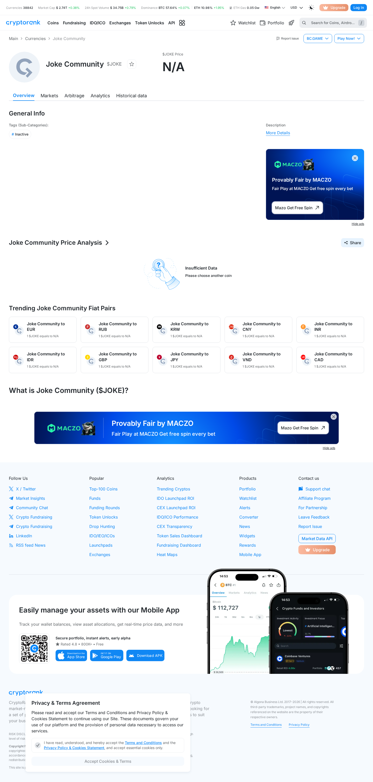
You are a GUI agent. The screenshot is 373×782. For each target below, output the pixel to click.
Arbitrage (74, 95)
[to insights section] (182, 23)
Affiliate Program (314, 498)
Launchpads (100, 545)
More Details (278, 132)
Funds (94, 498)
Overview (24, 95)
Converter (248, 517)
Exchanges (99, 554)
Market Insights (30, 498)
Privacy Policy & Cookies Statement (74, 748)
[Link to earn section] (291, 23)
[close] (355, 158)
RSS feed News (30, 545)
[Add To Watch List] (131, 64)
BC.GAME (315, 38)
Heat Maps (167, 554)
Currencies (35, 38)
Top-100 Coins (103, 488)
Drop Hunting (102, 526)
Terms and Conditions (266, 725)
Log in (358, 7)
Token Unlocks (103, 517)
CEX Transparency (174, 526)
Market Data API (317, 538)
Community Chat (32, 507)
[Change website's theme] (311, 8)
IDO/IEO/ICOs (102, 535)
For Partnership (312, 507)
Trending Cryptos (173, 488)
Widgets (247, 535)
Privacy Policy (299, 725)
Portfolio (247, 488)
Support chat (318, 488)
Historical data (131, 95)
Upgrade (338, 7)
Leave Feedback (314, 517)
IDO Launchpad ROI (175, 498)
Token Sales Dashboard (179, 535)
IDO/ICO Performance (177, 517)
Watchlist (248, 498)
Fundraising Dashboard (179, 545)
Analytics (100, 95)
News (244, 526)
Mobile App (250, 554)
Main (13, 38)
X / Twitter (26, 488)
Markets (49, 95)
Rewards (247, 545)
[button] (71, 655)
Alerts (244, 507)
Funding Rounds (104, 507)
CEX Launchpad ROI (176, 507)
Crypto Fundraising (34, 517)
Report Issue (310, 526)
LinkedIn (24, 535)
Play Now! (346, 38)
